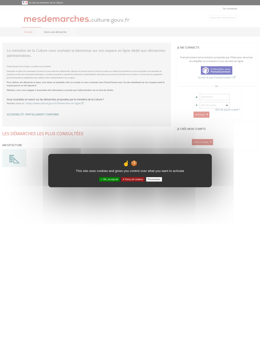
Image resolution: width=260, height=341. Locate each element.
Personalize (154, 179)
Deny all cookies (134, 179)
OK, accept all (110, 179)
